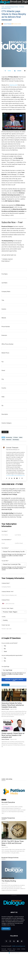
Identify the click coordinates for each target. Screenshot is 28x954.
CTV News (15, 437)
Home (3, 7)
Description (5, 414)
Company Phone (5, 600)
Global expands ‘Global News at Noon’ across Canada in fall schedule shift (13, 735)
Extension (4, 335)
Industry (4, 309)
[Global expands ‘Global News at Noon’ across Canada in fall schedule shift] (14, 725)
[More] (24, 70)
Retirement (8, 439)
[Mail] (14, 477)
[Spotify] (16, 477)
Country (4, 388)
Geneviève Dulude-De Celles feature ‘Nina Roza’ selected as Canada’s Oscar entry (13, 705)
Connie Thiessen (7, 23)
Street (3, 370)
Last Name (4, 282)
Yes (5, 646)
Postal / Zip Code (6, 625)
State (3, 396)
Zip (2, 405)
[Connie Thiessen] (3, 24)
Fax (3, 361)
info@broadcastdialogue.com (18, 946)
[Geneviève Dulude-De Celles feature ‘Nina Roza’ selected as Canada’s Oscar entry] (14, 695)
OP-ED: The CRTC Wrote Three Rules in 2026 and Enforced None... (13, 843)
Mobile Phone (5, 353)
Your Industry (5, 548)
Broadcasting (9, 437)
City (3, 379)
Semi (5, 651)
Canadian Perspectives (8, 818)
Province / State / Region (7, 608)
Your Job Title (5, 560)
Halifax (20, 437)
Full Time (4, 799)
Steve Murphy (16, 439)
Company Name (6, 291)
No (5, 648)
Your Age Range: (5, 666)
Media (3, 439)
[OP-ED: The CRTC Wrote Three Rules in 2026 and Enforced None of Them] (14, 830)
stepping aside (13, 85)
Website (4, 318)
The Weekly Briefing (9, 881)
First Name (5, 274)
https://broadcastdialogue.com (12, 449)
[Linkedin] (11, 477)
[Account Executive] (14, 791)
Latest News (4, 700)
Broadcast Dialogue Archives (11, 7)
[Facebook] (6, 477)
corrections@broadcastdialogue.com (15, 475)
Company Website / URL (8, 591)
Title (3, 300)
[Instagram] (9, 477)
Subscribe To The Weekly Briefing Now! (14, 680)
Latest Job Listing (7, 779)
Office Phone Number (7, 344)
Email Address (6, 261)
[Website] (22, 477)
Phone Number (6, 326)
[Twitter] (19, 477)
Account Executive (8, 802)
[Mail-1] (21, 941)
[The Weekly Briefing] (14, 870)
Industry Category (6, 423)
